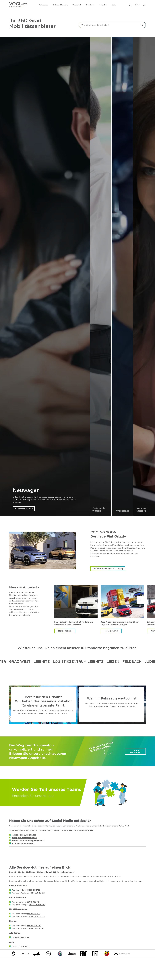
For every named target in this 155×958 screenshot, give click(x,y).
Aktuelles (103, 5)
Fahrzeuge (43, 5)
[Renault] (13, 954)
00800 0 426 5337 (21, 946)
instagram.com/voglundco (24, 838)
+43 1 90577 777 (37, 916)
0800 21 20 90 (34, 925)
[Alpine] (36, 954)
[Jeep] (71, 954)
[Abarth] (106, 954)
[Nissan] (48, 954)
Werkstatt (76, 5)
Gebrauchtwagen (60, 5)
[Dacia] (25, 954)
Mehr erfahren (64, 631)
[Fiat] (83, 954)
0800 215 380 (33, 914)
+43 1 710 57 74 (36, 928)
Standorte (90, 5)
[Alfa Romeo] (60, 954)
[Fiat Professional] (95, 954)
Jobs (114, 5)
